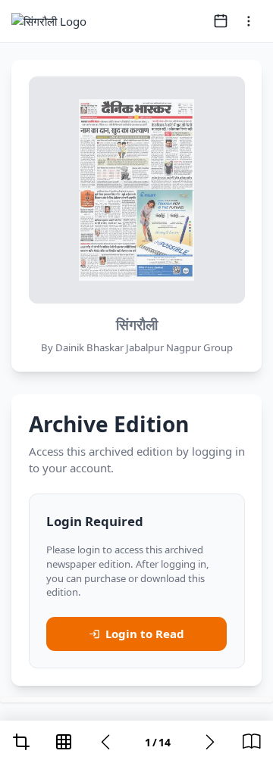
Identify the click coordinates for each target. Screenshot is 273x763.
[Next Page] (210, 742)
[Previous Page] (105, 742)
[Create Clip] (21, 741)
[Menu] (249, 21)
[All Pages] (63, 741)
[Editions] (251, 742)
